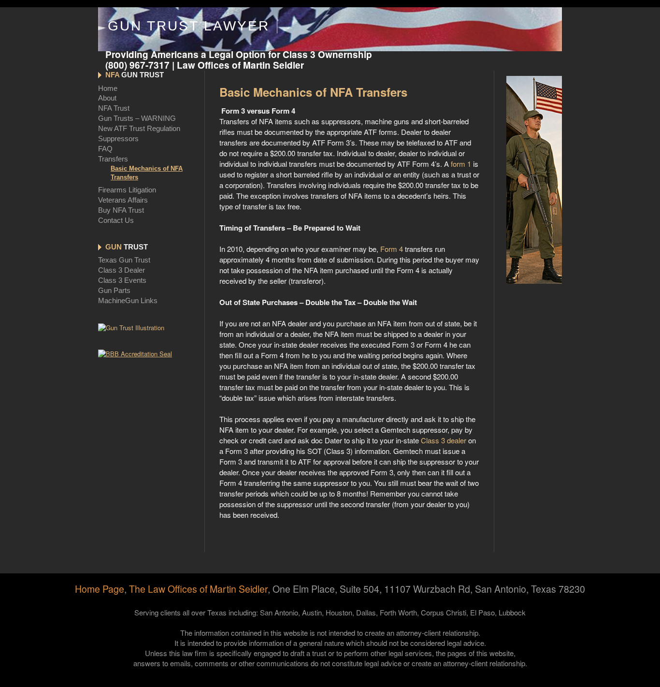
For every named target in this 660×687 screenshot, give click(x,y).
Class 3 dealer (443, 440)
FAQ (105, 149)
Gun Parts (114, 290)
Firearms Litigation (127, 190)
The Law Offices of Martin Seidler (198, 589)
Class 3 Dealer (121, 270)
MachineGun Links (128, 300)
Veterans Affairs (123, 200)
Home (107, 88)
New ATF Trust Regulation (139, 128)
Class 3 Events (122, 280)
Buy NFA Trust (121, 210)
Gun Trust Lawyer (189, 25)
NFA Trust (113, 108)
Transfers (113, 159)
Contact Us (116, 220)
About (107, 98)
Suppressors (118, 138)
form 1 (461, 164)
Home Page (99, 589)
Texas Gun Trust (124, 260)
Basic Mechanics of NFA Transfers (147, 173)
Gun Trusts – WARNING (137, 118)
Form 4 (391, 249)
